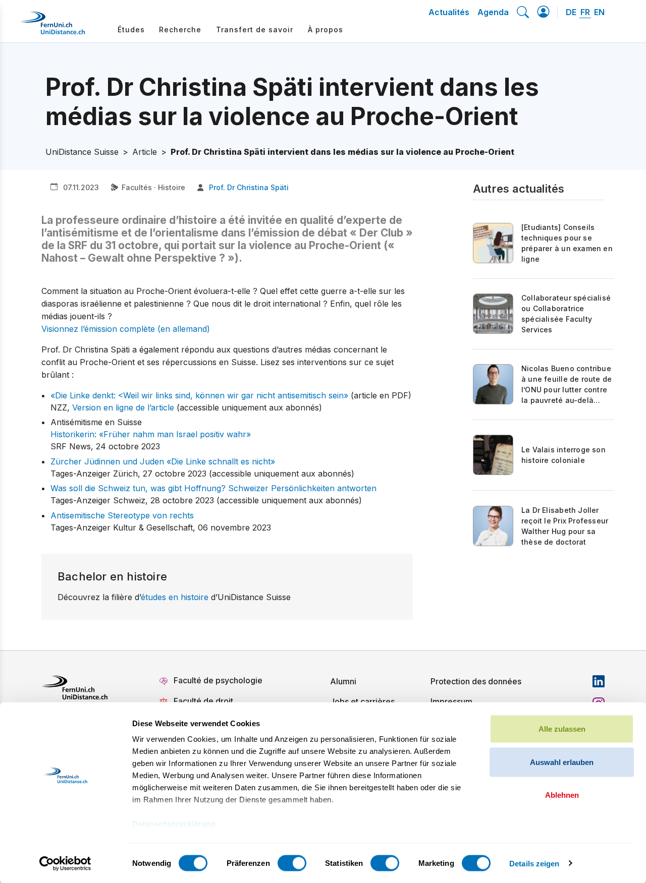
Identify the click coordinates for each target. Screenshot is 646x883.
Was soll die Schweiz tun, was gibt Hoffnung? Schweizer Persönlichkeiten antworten (213, 488)
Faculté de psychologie (218, 680)
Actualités (448, 12)
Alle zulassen (562, 729)
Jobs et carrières (362, 701)
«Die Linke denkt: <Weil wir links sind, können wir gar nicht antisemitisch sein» (199, 395)
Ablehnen (562, 795)
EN (599, 12)
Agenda (493, 12)
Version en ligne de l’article (123, 407)
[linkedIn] (599, 681)
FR (585, 12)
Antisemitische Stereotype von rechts (122, 515)
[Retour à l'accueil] (52, 26)
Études (131, 29)
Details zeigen (534, 863)
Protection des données (475, 681)
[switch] (292, 863)
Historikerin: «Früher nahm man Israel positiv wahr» (150, 434)
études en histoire (174, 597)
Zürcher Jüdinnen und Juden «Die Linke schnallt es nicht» (162, 461)
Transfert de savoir (254, 29)
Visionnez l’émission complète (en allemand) (125, 329)
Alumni (343, 681)
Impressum (451, 701)
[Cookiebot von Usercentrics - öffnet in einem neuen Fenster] (65, 863)
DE (571, 12)
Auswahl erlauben (562, 761)
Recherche (180, 29)
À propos (325, 29)
